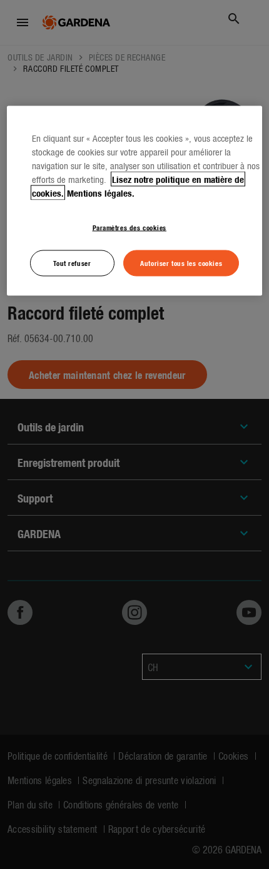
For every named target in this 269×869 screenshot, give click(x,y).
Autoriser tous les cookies (181, 262)
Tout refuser (72, 262)
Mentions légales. (100, 192)
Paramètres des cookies (130, 227)
